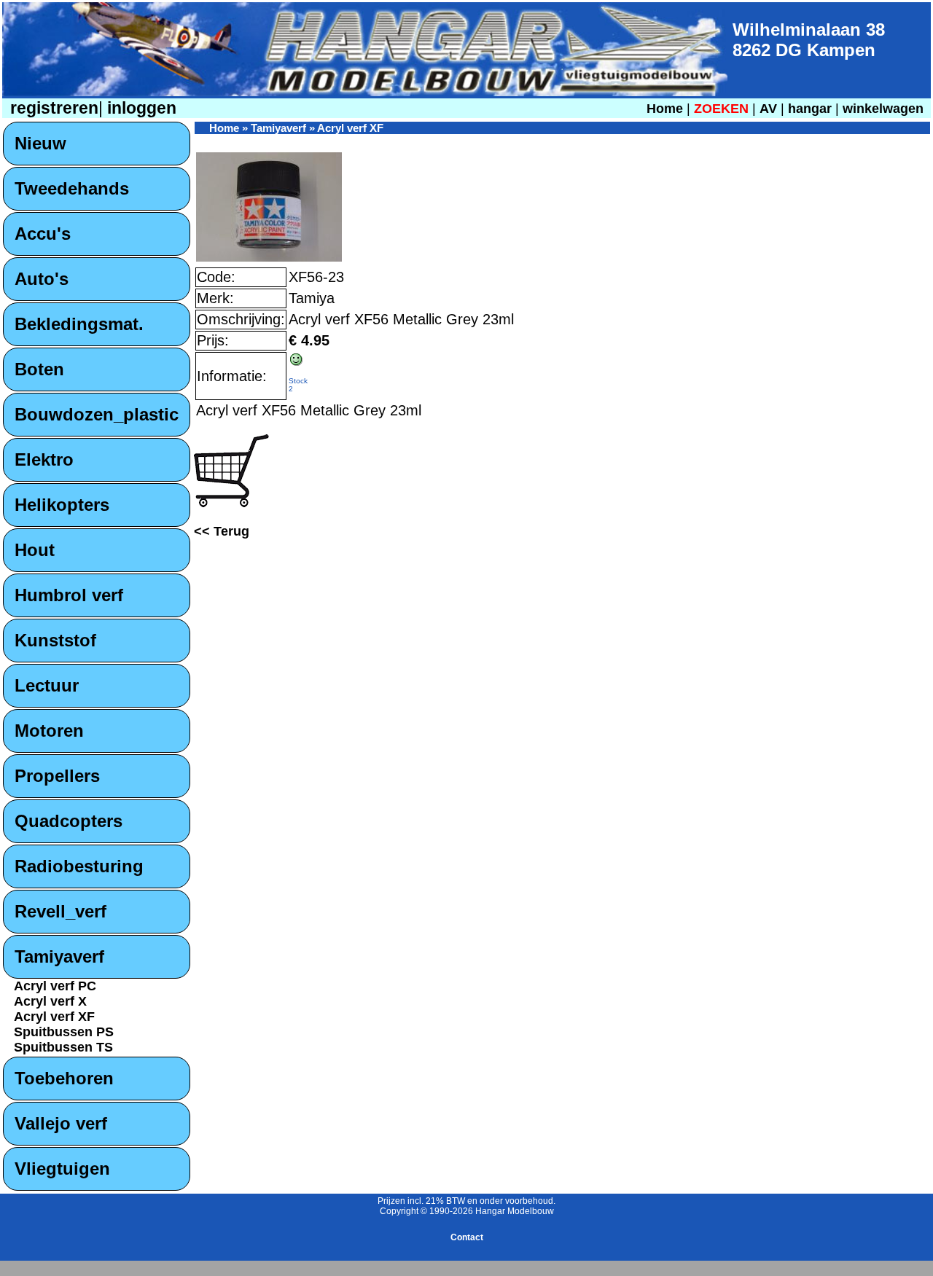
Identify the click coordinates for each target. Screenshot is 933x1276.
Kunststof (55, 640)
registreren (52, 108)
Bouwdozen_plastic (97, 414)
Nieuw (40, 143)
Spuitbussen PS (64, 1032)
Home (665, 108)
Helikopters (62, 504)
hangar (810, 108)
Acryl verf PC (55, 986)
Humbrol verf (69, 595)
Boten (39, 369)
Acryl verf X (50, 1001)
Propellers (57, 776)
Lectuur (47, 685)
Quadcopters (68, 821)
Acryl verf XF (54, 1016)
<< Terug (221, 531)
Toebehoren (64, 1078)
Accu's (43, 233)
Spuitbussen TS (63, 1047)
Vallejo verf (61, 1123)
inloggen (139, 108)
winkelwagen (883, 108)
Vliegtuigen (62, 1168)
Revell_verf (60, 911)
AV (770, 108)
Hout (35, 550)
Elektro (44, 459)
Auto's (42, 279)
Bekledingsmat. (79, 324)
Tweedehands (72, 188)
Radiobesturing (79, 866)
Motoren (49, 730)
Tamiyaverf (59, 956)
